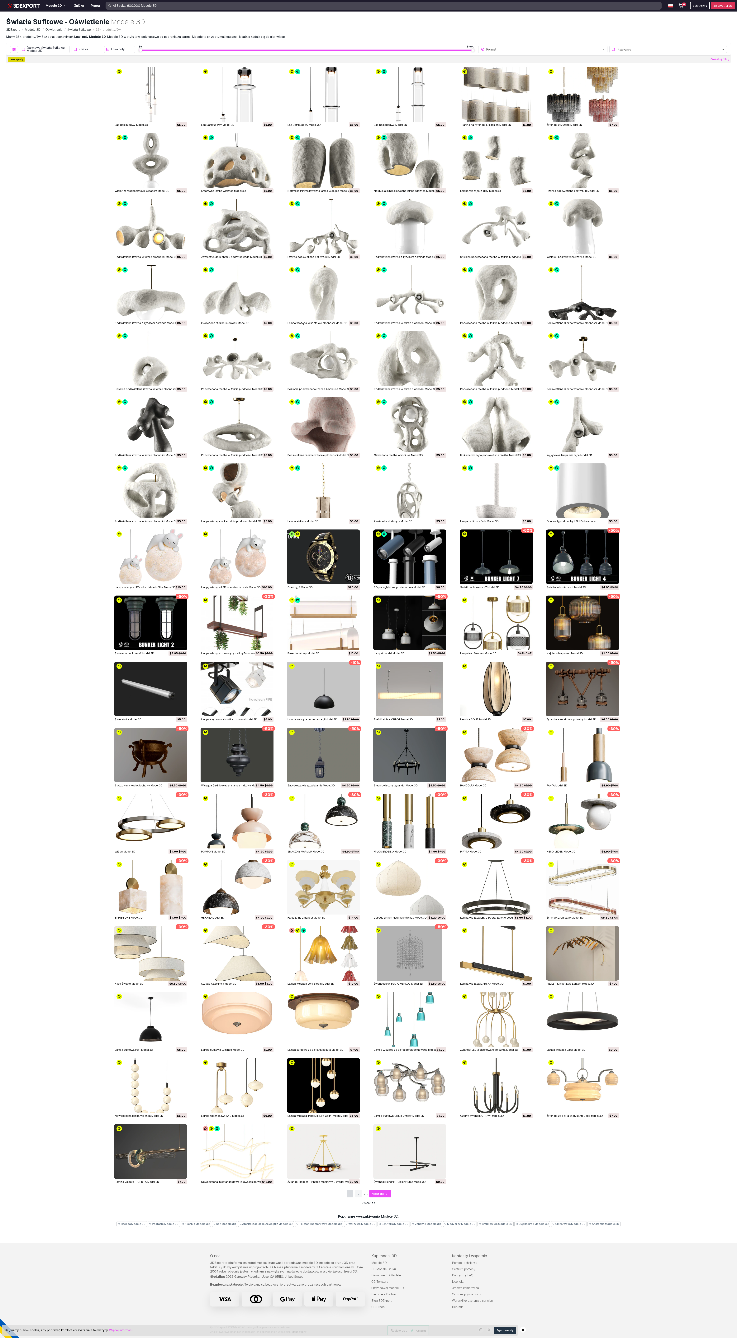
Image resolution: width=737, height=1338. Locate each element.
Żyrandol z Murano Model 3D (564, 125)
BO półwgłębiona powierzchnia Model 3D (399, 587)
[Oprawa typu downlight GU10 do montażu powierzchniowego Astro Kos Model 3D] (582, 490)
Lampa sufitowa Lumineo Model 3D (223, 1049)
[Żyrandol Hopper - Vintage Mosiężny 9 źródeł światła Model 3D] (323, 1151)
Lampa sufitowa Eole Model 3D (479, 521)
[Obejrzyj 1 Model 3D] (323, 556)
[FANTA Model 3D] (582, 755)
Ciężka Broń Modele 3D (533, 1224)
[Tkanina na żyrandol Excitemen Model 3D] (496, 94)
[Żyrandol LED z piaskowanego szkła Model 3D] (496, 1019)
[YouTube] (523, 1330)
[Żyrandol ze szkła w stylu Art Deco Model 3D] (582, 1085)
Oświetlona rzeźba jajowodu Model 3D (225, 323)
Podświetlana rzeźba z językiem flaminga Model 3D (406, 257)
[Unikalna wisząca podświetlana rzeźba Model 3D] (496, 424)
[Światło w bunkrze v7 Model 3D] (496, 556)
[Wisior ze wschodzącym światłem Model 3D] (150, 160)
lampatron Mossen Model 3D (478, 653)
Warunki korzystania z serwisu (472, 1301)
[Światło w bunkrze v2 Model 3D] (150, 623)
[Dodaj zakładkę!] (181, 116)
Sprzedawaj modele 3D (387, 1288)
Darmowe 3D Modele (386, 1275)
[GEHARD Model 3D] (237, 887)
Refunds (457, 1307)
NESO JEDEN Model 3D (561, 851)
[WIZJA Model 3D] (150, 821)
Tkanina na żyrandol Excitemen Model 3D (485, 125)
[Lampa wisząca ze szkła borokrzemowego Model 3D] (409, 1019)
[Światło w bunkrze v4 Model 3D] (582, 556)
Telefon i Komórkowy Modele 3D (320, 1224)
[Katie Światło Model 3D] (150, 953)
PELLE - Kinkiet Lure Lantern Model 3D (570, 983)
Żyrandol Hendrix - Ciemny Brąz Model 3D (400, 1182)
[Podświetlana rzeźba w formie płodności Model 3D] (150, 226)
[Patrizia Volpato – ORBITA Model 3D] (150, 1151)
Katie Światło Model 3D (129, 983)
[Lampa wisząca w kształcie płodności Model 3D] (323, 292)
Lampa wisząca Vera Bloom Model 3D (311, 983)
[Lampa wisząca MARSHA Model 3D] (496, 953)
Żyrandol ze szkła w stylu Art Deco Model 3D (575, 1116)
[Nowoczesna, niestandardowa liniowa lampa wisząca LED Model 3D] (237, 1151)
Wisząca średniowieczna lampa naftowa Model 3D (232, 785)
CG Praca (378, 1307)
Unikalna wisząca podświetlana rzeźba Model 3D (490, 455)
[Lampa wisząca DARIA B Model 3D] (237, 1085)
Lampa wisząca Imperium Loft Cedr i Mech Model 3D (320, 1116)
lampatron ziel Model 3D (389, 653)
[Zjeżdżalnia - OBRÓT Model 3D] (409, 689)
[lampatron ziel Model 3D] (409, 623)
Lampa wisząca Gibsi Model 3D (566, 1049)
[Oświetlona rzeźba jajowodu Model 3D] (237, 292)
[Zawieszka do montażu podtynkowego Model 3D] (237, 226)
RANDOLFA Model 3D (473, 785)
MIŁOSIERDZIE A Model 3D (390, 851)
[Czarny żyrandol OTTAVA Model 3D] (496, 1085)
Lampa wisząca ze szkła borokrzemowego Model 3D (407, 1049)
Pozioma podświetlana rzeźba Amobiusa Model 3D (319, 389)
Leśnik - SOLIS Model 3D (475, 719)
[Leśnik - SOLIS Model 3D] (496, 689)
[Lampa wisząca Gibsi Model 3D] (582, 1019)
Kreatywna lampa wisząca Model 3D (223, 191)
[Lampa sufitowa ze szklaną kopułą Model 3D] (323, 1019)
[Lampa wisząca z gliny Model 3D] (496, 160)
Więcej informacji (121, 1330)
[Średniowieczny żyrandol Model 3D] (409, 755)
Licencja (458, 1282)
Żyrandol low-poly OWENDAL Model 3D (398, 983)
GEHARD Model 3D (212, 917)
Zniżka (83, 49)
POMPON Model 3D (213, 851)
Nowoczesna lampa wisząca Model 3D (139, 1116)
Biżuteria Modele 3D (394, 1224)
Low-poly (118, 49)
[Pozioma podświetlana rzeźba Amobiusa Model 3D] (323, 358)
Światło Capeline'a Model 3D (218, 983)
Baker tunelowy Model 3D (303, 653)
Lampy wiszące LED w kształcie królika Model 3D (145, 587)
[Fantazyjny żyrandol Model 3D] (323, 887)
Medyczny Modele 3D (461, 1224)
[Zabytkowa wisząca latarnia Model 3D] (323, 755)
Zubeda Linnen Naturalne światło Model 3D (400, 917)
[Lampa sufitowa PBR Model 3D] (150, 1019)
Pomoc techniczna (464, 1263)
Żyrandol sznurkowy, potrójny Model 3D (571, 719)
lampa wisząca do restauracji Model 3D (312, 719)
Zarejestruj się (722, 5)
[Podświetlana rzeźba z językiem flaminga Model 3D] (409, 226)
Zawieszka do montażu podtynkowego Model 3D (231, 257)
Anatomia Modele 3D (605, 1224)
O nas (215, 1255)
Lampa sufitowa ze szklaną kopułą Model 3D (315, 1049)
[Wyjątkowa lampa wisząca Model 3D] (582, 424)
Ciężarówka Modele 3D (570, 1224)
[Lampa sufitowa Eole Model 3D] (496, 490)
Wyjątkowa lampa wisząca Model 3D (569, 455)
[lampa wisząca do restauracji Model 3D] (323, 689)
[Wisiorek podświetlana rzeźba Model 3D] (582, 226)
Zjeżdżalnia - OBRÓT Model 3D (393, 719)
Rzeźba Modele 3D (132, 1224)
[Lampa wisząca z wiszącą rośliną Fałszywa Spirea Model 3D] (237, 623)
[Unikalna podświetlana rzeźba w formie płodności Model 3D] (496, 226)
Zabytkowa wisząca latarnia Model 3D (311, 785)
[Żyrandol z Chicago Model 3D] (582, 887)
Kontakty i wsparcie (469, 1255)
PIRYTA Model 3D (471, 851)
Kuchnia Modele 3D (197, 1224)
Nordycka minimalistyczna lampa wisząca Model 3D (320, 191)
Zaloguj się (700, 5)
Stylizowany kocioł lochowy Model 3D (139, 785)
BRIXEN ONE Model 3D (129, 917)
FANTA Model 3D (557, 785)
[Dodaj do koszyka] (173, 116)
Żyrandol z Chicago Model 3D (565, 917)
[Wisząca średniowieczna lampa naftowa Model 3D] (237, 755)
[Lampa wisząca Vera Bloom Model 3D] (323, 953)
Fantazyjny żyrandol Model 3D (306, 917)
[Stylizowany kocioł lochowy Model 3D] (150, 755)
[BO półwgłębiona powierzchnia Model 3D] (409, 556)
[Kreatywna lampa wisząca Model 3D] (237, 160)
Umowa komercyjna (465, 1288)
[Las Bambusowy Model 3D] (150, 94)
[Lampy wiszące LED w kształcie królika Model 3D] (150, 556)
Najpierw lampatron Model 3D (565, 653)
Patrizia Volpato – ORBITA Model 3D (137, 1182)
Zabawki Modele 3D (427, 1224)
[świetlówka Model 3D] (150, 689)
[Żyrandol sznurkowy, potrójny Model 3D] (582, 689)
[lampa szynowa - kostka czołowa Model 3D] (237, 689)
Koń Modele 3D (226, 1224)
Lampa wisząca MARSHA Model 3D (482, 983)
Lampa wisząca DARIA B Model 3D (222, 1116)
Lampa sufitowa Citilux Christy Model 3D (399, 1116)
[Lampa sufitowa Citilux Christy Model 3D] (409, 1085)
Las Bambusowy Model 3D (131, 125)
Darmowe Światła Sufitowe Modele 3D (46, 49)
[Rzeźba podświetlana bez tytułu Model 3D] (582, 160)
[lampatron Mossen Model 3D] (496, 623)
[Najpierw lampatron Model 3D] (582, 623)
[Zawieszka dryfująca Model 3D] (409, 490)
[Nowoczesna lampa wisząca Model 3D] (150, 1085)
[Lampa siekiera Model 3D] (323, 490)
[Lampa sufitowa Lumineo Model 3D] (237, 1019)
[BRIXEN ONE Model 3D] (150, 887)
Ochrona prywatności (466, 1294)
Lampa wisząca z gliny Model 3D (480, 191)
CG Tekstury (379, 1282)
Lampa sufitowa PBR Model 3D (134, 1049)
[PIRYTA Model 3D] (496, 821)
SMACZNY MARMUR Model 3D (306, 851)
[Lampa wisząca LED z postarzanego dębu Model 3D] (496, 887)
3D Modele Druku (383, 1269)
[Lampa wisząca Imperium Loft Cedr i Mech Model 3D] (323, 1085)
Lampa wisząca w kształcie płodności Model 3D (317, 323)
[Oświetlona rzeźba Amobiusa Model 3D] (409, 424)
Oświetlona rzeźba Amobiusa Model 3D (398, 455)
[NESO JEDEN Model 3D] (582, 821)
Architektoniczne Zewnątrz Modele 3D (267, 1224)
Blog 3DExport (381, 1301)
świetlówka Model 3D (128, 719)
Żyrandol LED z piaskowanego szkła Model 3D (489, 1049)
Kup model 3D (384, 1255)
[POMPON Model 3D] (237, 821)
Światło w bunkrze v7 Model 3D (479, 587)
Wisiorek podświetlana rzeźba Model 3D (572, 257)
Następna (378, 1194)
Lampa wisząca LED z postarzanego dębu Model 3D (492, 917)
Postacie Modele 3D (164, 1224)
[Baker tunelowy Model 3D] (323, 623)
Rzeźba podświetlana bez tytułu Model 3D (573, 191)
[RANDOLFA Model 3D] (496, 755)
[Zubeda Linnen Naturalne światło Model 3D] (409, 887)
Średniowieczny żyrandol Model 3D (396, 785)
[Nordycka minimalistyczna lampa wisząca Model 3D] (323, 160)
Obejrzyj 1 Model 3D (300, 587)
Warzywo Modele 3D (361, 1224)
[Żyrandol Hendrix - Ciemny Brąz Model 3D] (409, 1151)
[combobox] (545, 49)
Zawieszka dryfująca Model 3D (393, 521)
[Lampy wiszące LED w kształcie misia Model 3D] (237, 556)
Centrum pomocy (463, 1269)
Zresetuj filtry (719, 59)
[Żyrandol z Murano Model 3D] (582, 94)
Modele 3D (379, 1263)
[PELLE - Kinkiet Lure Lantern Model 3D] (582, 953)
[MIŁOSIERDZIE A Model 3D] (409, 821)
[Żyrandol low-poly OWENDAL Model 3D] (409, 953)
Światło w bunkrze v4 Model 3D (566, 587)
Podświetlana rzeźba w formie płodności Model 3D (146, 257)
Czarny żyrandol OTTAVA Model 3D (482, 1116)
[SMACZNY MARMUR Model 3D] (323, 821)
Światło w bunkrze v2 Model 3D (134, 653)
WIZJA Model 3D (125, 851)
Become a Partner (384, 1294)
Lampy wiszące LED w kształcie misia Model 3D (231, 587)
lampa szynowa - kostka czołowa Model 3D (229, 719)
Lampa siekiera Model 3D (303, 521)
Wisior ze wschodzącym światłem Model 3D (142, 191)
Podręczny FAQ (462, 1275)
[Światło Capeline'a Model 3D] (237, 953)
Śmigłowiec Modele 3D (496, 1224)
